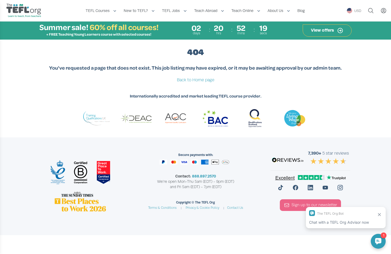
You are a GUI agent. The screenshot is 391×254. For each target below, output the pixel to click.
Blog (301, 11)
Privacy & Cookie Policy (202, 208)
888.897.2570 (204, 176)
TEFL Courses (98, 11)
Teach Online (242, 11)
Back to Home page (195, 80)
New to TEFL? (136, 11)
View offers (323, 30)
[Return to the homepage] (25, 11)
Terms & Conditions (162, 208)
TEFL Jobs (171, 11)
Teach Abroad (205, 11)
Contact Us (235, 208)
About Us (275, 11)
